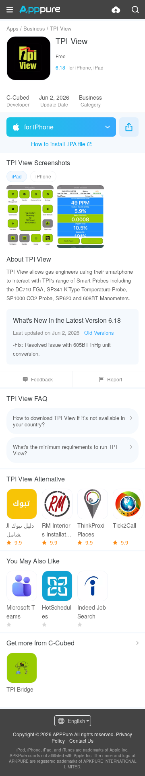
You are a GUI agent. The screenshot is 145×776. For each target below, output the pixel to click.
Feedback (42, 379)
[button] (9, 9)
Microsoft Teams (20, 611)
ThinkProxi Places (90, 529)
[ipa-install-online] (116, 9)
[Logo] (39, 10)
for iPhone (39, 126)
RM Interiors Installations (56, 529)
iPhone (43, 176)
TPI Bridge (19, 689)
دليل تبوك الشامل (20, 529)
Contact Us (81, 740)
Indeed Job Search (91, 611)
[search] (135, 9)
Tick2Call (124, 525)
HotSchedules (56, 611)
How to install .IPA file (58, 144)
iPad (17, 176)
